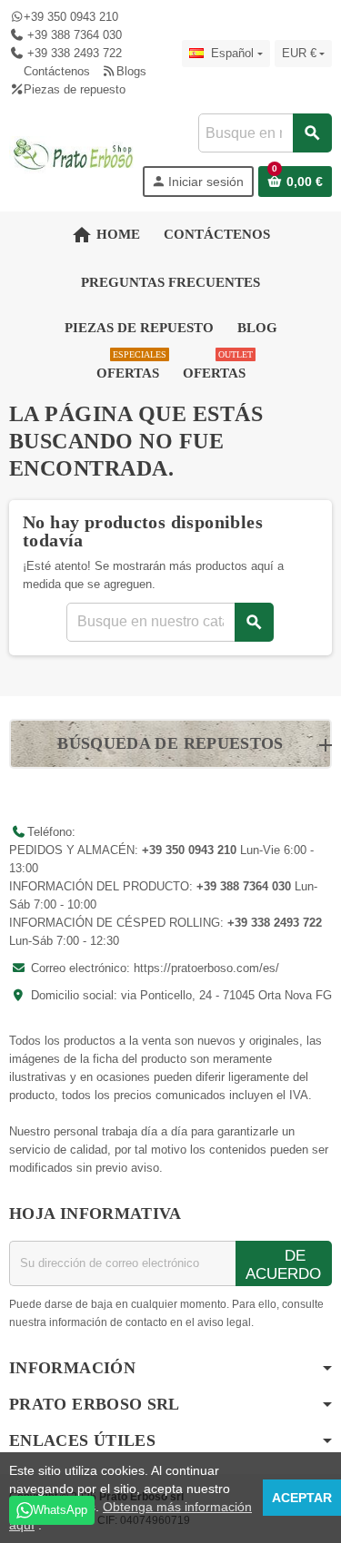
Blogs (130, 71)
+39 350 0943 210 (71, 17)
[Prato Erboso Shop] (73, 154)
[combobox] (264, 132)
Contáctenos (57, 71)
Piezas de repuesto (74, 89)
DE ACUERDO (283, 1265)
